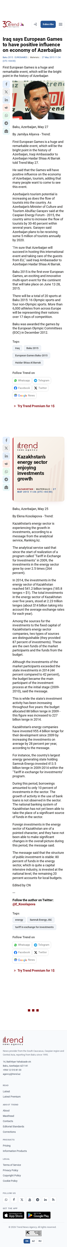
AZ (33, 1241)
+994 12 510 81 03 (12, 1070)
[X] (22, 1200)
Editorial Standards (13, 1126)
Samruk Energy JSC (41, 919)
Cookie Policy (10, 1180)
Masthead (8, 1116)
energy (19, 919)
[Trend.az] (13, 24)
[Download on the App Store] (13, 1215)
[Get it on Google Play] (38, 1215)
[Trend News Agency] (13, 1040)
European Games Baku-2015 (31, 355)
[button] (6, 84)
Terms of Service (12, 1164)
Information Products (15, 1151)
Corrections (9, 1131)
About (6, 1110)
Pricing (7, 1145)
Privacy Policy (10, 1170)
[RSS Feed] (53, 1200)
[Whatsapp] (6, 1200)
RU (40, 1241)
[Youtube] (29, 1200)
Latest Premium (12, 1096)
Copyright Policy (12, 1175)
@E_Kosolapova (24, 904)
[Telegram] (37, 1200)
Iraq (17, 348)
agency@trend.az (11, 1074)
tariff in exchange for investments (34, 927)
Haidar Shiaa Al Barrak (28, 362)
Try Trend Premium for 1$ (35, 406)
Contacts (8, 1121)
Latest (6, 1091)
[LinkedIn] (45, 1200)
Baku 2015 (32, 348)
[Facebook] (14, 1200)
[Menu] (60, 24)
